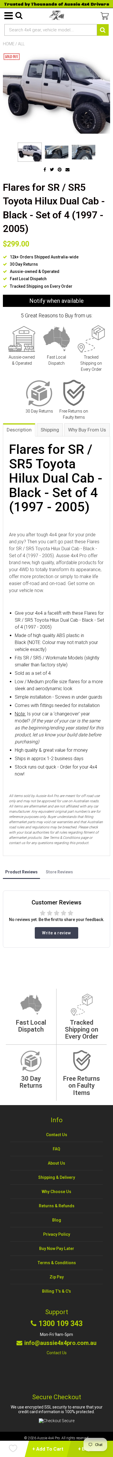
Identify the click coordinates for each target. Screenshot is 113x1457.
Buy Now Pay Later (56, 1248)
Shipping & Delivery (56, 1177)
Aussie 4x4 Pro (48, 1438)
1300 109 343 (61, 1324)
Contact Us (56, 1134)
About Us (56, 1163)
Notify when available (56, 300)
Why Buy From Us (87, 430)
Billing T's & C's (56, 1291)
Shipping (50, 430)
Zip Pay (57, 1277)
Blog (56, 1220)
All (21, 44)
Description (19, 430)
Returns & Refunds (56, 1206)
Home (8, 44)
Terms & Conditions (56, 1262)
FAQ (56, 1149)
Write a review (56, 933)
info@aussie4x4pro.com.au (60, 1343)
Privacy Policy (56, 1234)
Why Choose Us (56, 1191)
